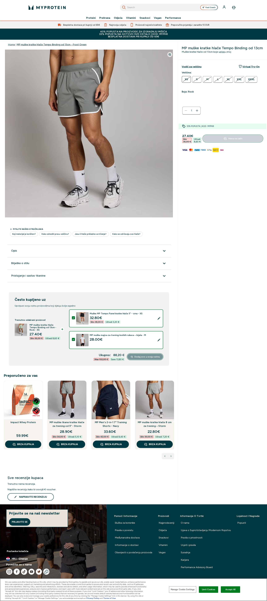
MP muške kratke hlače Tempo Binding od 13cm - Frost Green (52, 44)
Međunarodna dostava (127, 537)
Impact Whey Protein (23, 422)
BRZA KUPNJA (25, 444)
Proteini (91, 18)
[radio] (186, 79)
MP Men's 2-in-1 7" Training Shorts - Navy (111, 424)
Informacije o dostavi (126, 545)
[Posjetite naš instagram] (9, 572)
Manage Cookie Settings (183, 589)
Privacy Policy (92, 598)
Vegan (157, 18)
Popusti (241, 522)
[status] (191, 110)
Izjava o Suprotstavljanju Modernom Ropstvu (206, 530)
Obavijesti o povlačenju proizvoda (133, 552)
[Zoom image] (169, 54)
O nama (185, 522)
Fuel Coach (211, 7)
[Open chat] (46, 572)
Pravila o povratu (124, 530)
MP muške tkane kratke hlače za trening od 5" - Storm (67, 424)
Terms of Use (109, 598)
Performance (173, 18)
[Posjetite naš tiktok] (24, 572)
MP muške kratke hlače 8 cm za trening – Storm (155, 424)
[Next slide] (173, 421)
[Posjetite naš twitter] (39, 572)
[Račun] (224, 7)
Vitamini (131, 18)
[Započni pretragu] (124, 7)
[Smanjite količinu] (185, 110)
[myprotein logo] (47, 7)
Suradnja (185, 552)
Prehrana (104, 18)
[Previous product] (165, 456)
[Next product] (171, 456)
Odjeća (118, 18)
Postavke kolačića (17, 551)
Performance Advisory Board (197, 567)
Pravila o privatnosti (191, 537)
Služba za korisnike (125, 522)
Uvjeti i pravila (188, 545)
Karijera (185, 560)
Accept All (230, 589)
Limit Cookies (208, 589)
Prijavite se (20, 522)
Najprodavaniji (166, 522)
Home (11, 44)
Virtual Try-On (251, 66)
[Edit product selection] (158, 318)
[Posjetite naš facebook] (17, 572)
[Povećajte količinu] (197, 110)
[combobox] (169, 7)
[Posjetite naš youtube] (31, 572)
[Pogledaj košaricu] (233, 7)
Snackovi (145, 18)
